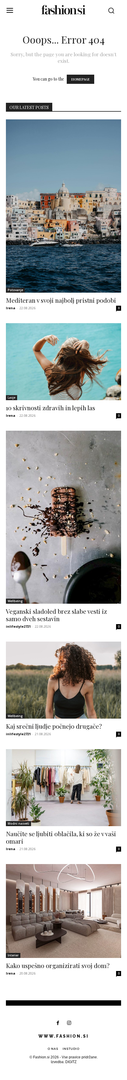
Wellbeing (15, 601)
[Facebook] (57, 1023)
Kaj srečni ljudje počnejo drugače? (54, 726)
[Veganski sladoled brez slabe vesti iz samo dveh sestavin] (63, 517)
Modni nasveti (18, 823)
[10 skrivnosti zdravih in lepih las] (63, 361)
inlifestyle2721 (18, 626)
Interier (13, 955)
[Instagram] (69, 1023)
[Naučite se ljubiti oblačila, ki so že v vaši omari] (63, 787)
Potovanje (15, 290)
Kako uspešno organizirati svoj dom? (58, 965)
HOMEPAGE (80, 79)
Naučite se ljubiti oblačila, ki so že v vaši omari (61, 837)
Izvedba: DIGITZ (63, 1062)
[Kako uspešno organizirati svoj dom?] (63, 911)
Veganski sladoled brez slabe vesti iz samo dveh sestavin (56, 615)
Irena (10, 308)
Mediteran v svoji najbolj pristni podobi (61, 300)
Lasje (11, 397)
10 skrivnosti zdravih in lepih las (50, 407)
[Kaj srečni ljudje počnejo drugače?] (63, 680)
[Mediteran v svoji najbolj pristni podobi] (63, 206)
